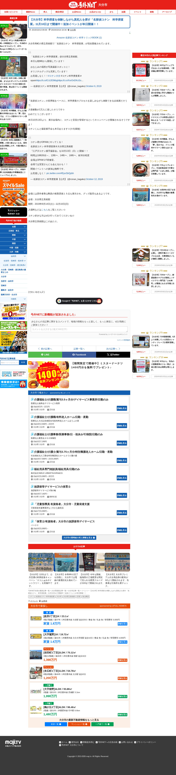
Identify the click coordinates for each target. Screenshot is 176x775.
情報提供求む (88, 742)
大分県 (73, 30)
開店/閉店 (60, 12)
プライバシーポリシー (146, 742)
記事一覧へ (79, 348)
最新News (30, 12)
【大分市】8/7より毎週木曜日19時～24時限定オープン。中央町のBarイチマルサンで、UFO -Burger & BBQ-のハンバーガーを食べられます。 (13, 46)
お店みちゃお (95, 12)
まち (111, 12)
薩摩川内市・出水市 (9, 295)
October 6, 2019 (93, 86)
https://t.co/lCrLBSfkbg (47, 80)
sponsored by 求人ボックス (60, 393)
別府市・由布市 (7, 281)
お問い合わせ (127, 742)
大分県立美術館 (69, 597)
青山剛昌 (85, 597)
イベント (137, 12)
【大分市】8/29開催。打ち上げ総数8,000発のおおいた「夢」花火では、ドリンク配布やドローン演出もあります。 (162, 145)
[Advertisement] (154, 34)
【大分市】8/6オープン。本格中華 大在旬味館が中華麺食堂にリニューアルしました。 (13, 172)
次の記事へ (111, 348)
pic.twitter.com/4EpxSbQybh (60, 173)
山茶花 (44, 601)
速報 (152, 12)
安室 (78, 597)
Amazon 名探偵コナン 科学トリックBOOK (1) (79, 37)
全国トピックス (11, 12)
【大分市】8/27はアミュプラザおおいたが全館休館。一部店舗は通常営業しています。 (162, 68)
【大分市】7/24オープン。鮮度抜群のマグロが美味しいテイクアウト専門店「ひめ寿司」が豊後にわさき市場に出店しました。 (162, 280)
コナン (31, 597)
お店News (76, 12)
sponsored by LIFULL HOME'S (113, 606)
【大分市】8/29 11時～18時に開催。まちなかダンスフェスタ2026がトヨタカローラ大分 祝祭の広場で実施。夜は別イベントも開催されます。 (13, 84)
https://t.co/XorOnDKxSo (69, 80)
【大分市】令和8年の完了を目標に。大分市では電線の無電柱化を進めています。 (163, 193)
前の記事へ (46, 348)
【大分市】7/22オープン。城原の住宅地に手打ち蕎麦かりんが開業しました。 (162, 93)
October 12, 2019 (94, 179)
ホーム (64, 742)
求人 (45, 12)
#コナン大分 (54, 76)
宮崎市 (3, 286)
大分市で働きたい (39, 392)
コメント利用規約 (123, 340)
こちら (44, 209)
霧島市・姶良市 (7, 290)
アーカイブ (167, 12)
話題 (124, 12)
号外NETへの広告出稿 (107, 742)
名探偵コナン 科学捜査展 (45, 597)
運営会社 (75, 742)
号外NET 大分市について (72, 745)
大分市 (102, 4)
